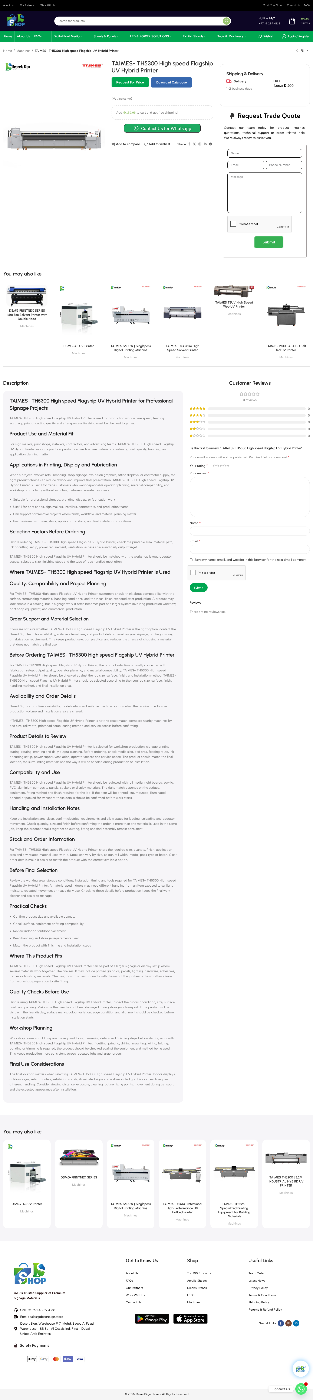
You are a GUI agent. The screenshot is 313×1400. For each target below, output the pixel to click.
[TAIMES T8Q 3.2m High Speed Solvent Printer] (182, 313)
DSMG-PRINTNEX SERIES (79, 1177)
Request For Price (130, 82)
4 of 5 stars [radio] (224, 466)
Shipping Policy (259, 1302)
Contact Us (133, 1302)
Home (7, 51)
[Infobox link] (268, 21)
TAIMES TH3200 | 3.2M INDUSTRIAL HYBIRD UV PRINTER (286, 1181)
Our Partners (134, 1288)
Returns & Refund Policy (265, 1309)
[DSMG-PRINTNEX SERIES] (78, 1158)
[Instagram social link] (288, 1323)
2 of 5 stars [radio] (217, 466)
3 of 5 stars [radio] (221, 466)
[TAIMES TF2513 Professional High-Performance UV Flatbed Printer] (182, 1171)
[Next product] (307, 51)
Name (195, 523)
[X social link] (194, 144)
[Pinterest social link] (200, 144)
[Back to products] (302, 51)
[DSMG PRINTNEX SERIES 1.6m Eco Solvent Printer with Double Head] (26, 296)
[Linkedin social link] (205, 144)
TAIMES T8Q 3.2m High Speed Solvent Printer (182, 348)
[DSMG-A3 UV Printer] (78, 313)
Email (195, 541)
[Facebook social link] (189, 144)
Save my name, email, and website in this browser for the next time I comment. (250, 560)
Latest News (256, 1281)
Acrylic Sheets (197, 1281)
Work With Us (135, 1295)
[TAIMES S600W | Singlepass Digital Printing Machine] (130, 313)
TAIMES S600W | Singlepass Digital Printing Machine (131, 348)
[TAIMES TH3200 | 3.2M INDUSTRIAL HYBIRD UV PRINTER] (286, 1158)
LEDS (190, 1295)
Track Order (256, 1273)
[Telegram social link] (210, 144)
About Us (132, 1273)
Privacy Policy (258, 1288)
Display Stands (197, 1288)
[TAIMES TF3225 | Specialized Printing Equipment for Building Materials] (234, 1171)
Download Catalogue (171, 82)
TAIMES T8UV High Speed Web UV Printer (234, 304)
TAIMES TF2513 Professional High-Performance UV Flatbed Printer (182, 1208)
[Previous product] (297, 51)
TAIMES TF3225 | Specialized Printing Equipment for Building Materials (234, 1210)
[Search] (226, 21)
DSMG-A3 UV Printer (78, 346)
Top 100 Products (199, 1273)
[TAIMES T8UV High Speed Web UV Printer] (234, 291)
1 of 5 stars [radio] (214, 466)
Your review (199, 473)
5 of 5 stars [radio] (228, 466)
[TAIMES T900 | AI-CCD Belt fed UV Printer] (286, 313)
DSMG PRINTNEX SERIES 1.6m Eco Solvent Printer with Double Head (27, 315)
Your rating (199, 466)
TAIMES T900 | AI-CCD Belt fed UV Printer (286, 348)
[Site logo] (16, 21)
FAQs (129, 1281)
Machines (23, 51)
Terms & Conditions (262, 1295)
